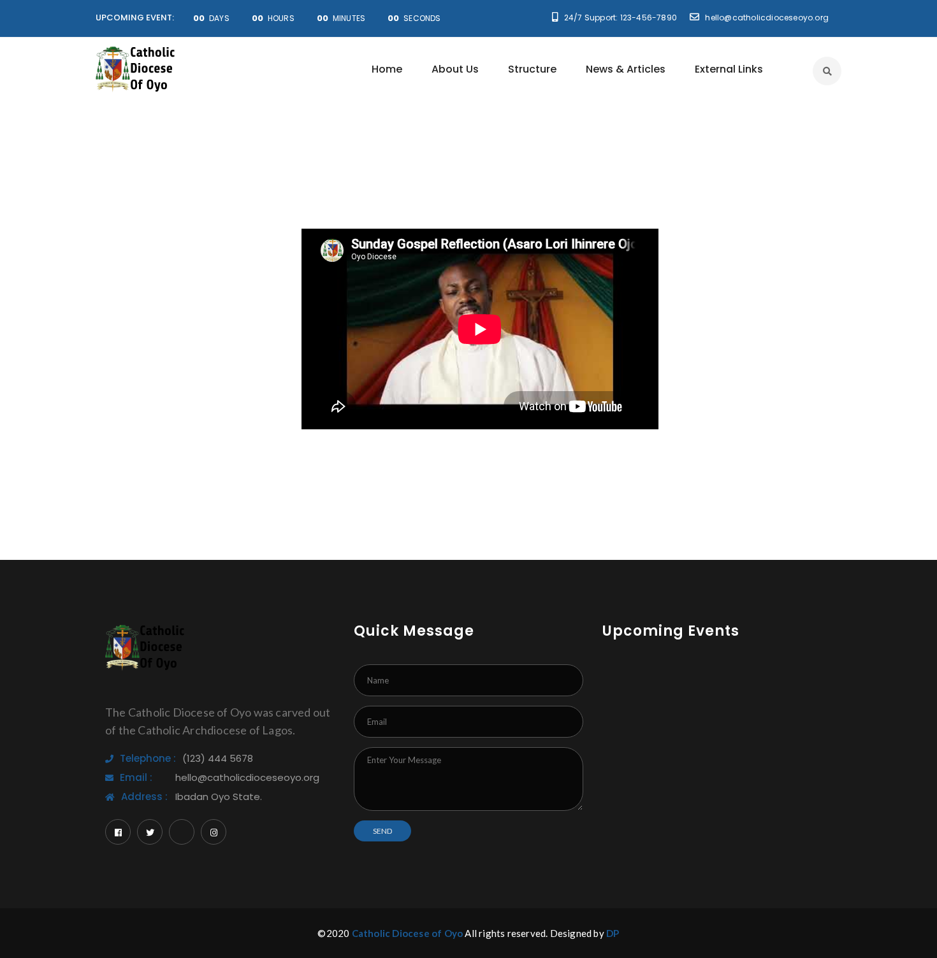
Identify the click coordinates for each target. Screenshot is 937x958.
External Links (729, 69)
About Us (455, 69)
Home (387, 69)
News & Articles (625, 69)
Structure (532, 69)
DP (612, 933)
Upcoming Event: (135, 17)
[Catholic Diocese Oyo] (136, 69)
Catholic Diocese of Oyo (407, 933)
